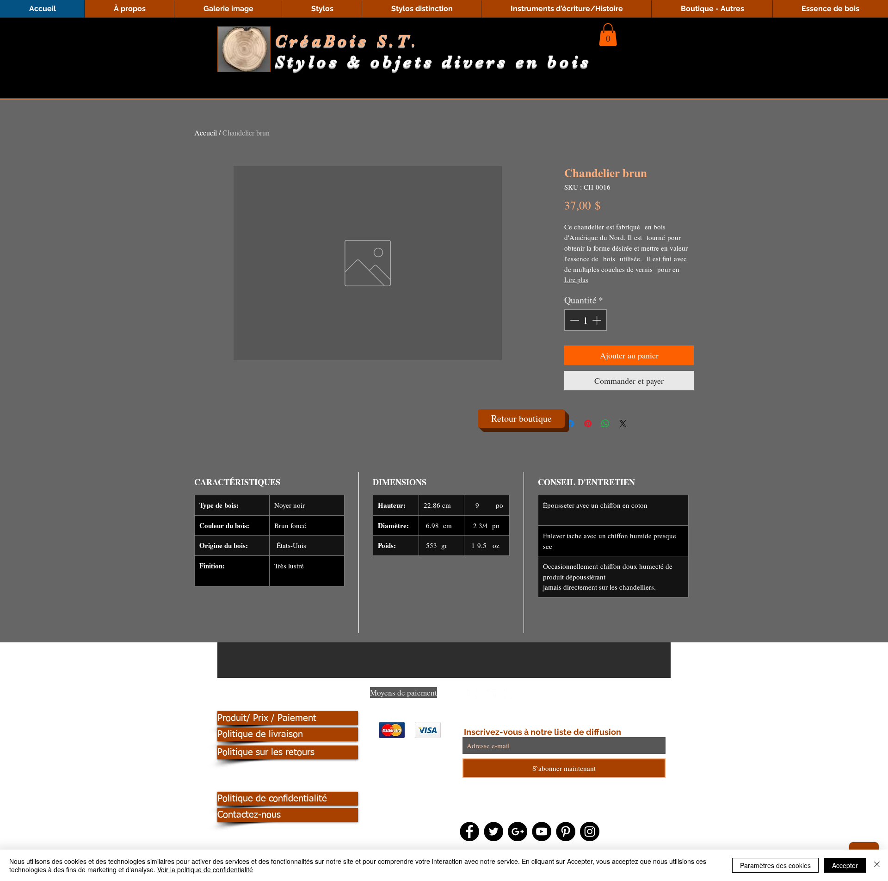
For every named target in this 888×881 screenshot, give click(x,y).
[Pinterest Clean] (509, 695)
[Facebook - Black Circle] (469, 831)
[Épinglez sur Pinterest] (587, 423)
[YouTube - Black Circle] (541, 831)
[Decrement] (573, 320)
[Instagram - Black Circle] (589, 831)
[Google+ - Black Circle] (517, 831)
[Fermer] (876, 865)
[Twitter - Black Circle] (493, 831)
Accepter (845, 865)
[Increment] (597, 320)
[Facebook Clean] (472, 695)
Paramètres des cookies (775, 865)
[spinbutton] (585, 320)
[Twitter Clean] (491, 695)
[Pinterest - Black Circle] (565, 831)
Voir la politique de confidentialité (205, 869)
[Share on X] (623, 423)
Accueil (205, 132)
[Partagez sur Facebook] (570, 423)
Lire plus (576, 279)
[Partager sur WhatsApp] (605, 423)
